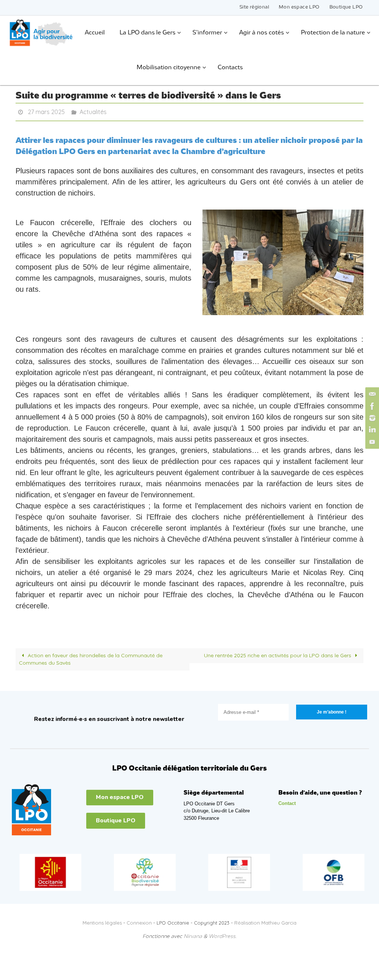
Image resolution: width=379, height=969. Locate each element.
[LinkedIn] (371, 430)
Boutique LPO (346, 7)
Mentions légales (102, 921)
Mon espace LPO (299, 7)
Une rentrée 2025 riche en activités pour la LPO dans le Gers (278, 653)
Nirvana (193, 934)
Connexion (139, 921)
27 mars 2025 (46, 111)
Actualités (93, 111)
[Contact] (371, 394)
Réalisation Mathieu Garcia (265, 921)
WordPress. (223, 934)
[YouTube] (371, 442)
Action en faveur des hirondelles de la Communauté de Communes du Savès (90, 657)
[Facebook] (371, 406)
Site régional (254, 7)
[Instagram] (371, 418)
